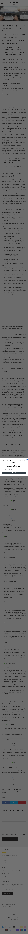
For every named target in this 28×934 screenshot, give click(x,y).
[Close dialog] (26, 459)
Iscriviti (14, 472)
